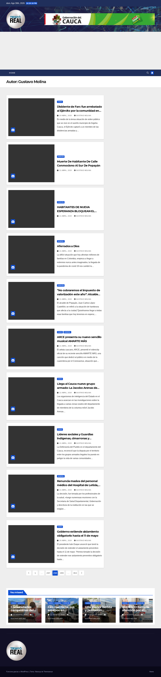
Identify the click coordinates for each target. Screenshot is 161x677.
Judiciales (96, 603)
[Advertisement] (80, 50)
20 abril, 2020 (65, 540)
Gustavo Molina (83, 115)
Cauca (60, 101)
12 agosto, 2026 (131, 615)
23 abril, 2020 (65, 115)
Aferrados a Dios (68, 246)
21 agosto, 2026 (57, 615)
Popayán (61, 156)
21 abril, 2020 (65, 170)
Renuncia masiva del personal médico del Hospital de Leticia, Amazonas (77, 485)
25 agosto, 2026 (20, 615)
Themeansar (48, 672)
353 (75, 573)
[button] (148, 73)
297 (48, 573)
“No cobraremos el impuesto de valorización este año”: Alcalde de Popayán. (78, 294)
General (61, 241)
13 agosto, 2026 (94, 615)
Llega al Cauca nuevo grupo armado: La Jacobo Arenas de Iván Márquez (77, 388)
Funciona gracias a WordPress (17, 672)
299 (62, 573)
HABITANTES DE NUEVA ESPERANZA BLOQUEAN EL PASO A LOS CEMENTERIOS (75, 211)
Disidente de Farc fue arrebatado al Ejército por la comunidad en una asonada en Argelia (79, 110)
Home (12, 73)
